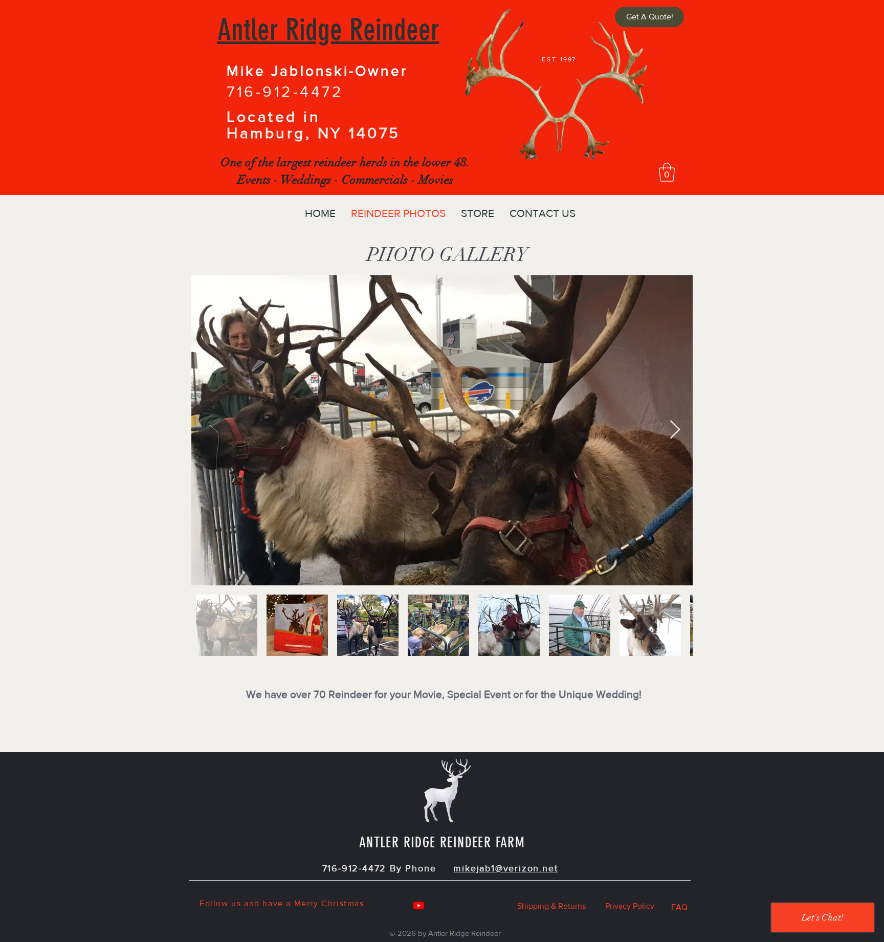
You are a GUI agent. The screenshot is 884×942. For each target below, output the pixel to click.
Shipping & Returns (551, 906)
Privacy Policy (629, 906)
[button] (667, 172)
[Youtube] (418, 905)
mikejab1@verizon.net (505, 868)
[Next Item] (675, 430)
